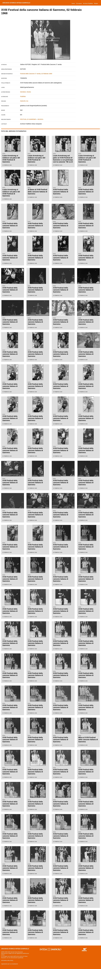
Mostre (96, 3)
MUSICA (40, 119)
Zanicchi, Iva (24, 101)
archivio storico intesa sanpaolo (16, 3)
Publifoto (23, 96)
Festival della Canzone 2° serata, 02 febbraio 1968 (36, 73)
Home (73, 3)
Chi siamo (79, 3)
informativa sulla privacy (7, 960)
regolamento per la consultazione (9, 963)
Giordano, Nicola (25, 92)
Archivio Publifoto (88, 3)
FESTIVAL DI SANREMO (28, 119)
